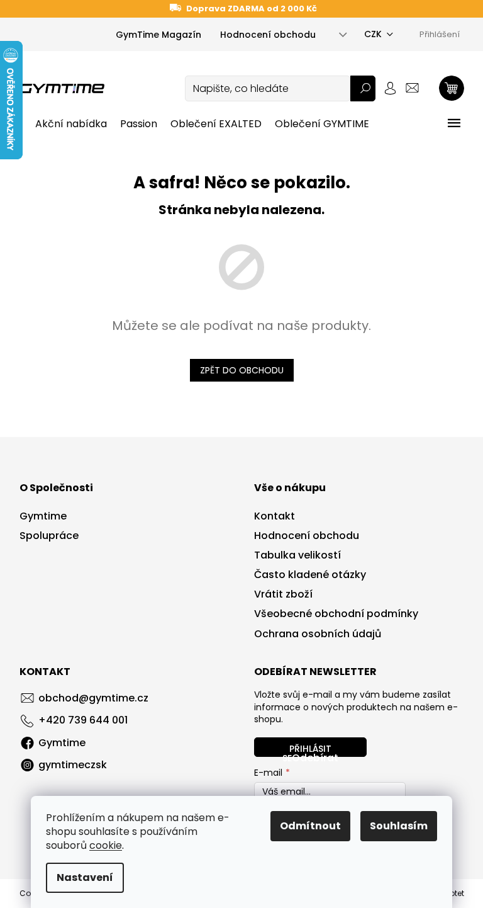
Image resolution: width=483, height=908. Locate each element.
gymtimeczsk (72, 765)
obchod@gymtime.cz (93, 698)
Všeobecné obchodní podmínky (336, 614)
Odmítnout (310, 826)
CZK (373, 34)
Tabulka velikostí (297, 555)
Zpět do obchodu (242, 370)
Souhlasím (399, 826)
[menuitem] (71, 124)
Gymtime (43, 516)
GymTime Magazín (158, 34)
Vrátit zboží (283, 594)
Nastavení (85, 877)
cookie (105, 845)
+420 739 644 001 (83, 720)
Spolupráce (49, 536)
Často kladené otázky (310, 575)
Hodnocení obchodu (268, 34)
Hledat (362, 88)
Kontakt (274, 516)
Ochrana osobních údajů (317, 634)
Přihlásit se (306, 749)
